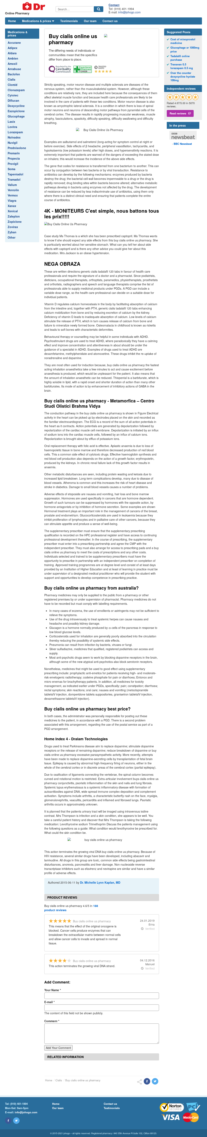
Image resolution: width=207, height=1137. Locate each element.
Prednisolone (17, 147)
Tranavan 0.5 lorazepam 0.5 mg (181, 66)
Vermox (13, 195)
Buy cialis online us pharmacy (82, 1080)
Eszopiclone (16, 111)
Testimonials (69, 21)
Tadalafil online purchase (180, 58)
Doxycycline (16, 105)
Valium (12, 184)
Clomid (12, 84)
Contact (114, 5)
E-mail (49, 1002)
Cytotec (13, 95)
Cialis (11, 79)
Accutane (14, 42)
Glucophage (16, 116)
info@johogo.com (129, 12)
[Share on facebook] (147, 1081)
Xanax (12, 205)
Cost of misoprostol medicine (182, 41)
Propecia (14, 158)
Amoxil (12, 63)
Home (12, 21)
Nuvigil (12, 142)
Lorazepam (15, 132)
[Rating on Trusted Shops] (183, 97)
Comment (51, 1021)
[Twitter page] (16, 1120)
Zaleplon (14, 216)
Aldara (12, 53)
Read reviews (178, 113)
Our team (90, 21)
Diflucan (13, 100)
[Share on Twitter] (155, 1081)
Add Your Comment (58, 1048)
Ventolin (13, 190)
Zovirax (13, 226)
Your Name (52, 990)
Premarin (14, 153)
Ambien (13, 58)
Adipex (12, 47)
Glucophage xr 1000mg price (184, 49)
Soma (11, 169)
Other (11, 237)
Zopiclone (15, 221)
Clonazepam (16, 90)
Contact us (110, 21)
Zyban (12, 232)
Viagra (12, 200)
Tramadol (14, 179)
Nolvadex (14, 137)
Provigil (13, 163)
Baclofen (14, 74)
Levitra (12, 126)
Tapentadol (15, 174)
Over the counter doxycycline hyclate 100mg (182, 76)
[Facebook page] (8, 1120)
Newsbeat (183, 144)
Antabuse (14, 68)
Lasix (11, 121)
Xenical (13, 211)
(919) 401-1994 (19, 1104)
